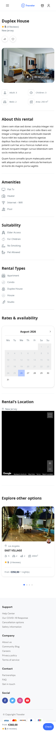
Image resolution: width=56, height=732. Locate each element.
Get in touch (8, 684)
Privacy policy (9, 655)
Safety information (12, 626)
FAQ (4, 679)
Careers (6, 651)
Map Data (31, 474)
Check (48, 726)
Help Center (8, 613)
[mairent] (48, 541)
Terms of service (10, 659)
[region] (28, 443)
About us (7, 642)
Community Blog (11, 646)
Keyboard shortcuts (20, 474)
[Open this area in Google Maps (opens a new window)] (7, 473)
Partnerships (9, 675)
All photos (43, 76)
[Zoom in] (50, 463)
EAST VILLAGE (13, 550)
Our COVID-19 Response (15, 617)
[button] (42, 5)
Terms (38, 474)
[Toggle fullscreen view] (50, 415)
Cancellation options (13, 622)
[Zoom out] (50, 469)
